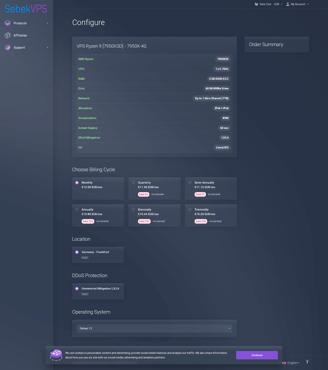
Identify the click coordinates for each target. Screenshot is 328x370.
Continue (257, 355)
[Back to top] (307, 362)
